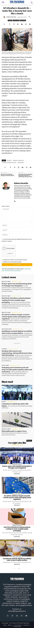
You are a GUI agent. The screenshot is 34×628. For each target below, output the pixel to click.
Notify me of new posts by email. (12, 261)
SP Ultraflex (21, 162)
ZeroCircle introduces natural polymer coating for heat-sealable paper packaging (16, 300)
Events (4, 401)
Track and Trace (7, 329)
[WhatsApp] (18, 24)
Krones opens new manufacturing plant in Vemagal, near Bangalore (17, 467)
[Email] (26, 24)
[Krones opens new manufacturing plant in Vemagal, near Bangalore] (17, 455)
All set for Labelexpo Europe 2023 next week (7, 175)
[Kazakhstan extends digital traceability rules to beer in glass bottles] (17, 548)
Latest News (23, 20)
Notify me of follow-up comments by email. (15, 259)
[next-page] (18, 568)
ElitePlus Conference (18, 160)
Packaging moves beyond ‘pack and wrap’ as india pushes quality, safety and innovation (17, 370)
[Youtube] (26, 615)
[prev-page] (14, 568)
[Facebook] (10, 24)
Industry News (16, 20)
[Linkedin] (22, 24)
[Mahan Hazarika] (4, 17)
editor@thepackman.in (17, 611)
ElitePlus (9, 160)
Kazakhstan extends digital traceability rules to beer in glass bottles (17, 559)
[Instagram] (12, 615)
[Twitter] (14, 24)
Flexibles (10, 20)
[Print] (30, 24)
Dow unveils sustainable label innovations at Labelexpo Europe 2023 (25, 175)
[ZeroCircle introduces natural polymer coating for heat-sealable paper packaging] (17, 516)
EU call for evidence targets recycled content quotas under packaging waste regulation (16, 317)
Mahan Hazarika (11, 17)
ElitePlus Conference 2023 (9, 162)
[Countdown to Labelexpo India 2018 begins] (17, 392)
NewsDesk (17, 473)
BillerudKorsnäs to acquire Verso (14, 431)
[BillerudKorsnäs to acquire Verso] (17, 419)
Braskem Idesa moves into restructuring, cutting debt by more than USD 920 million (17, 353)
